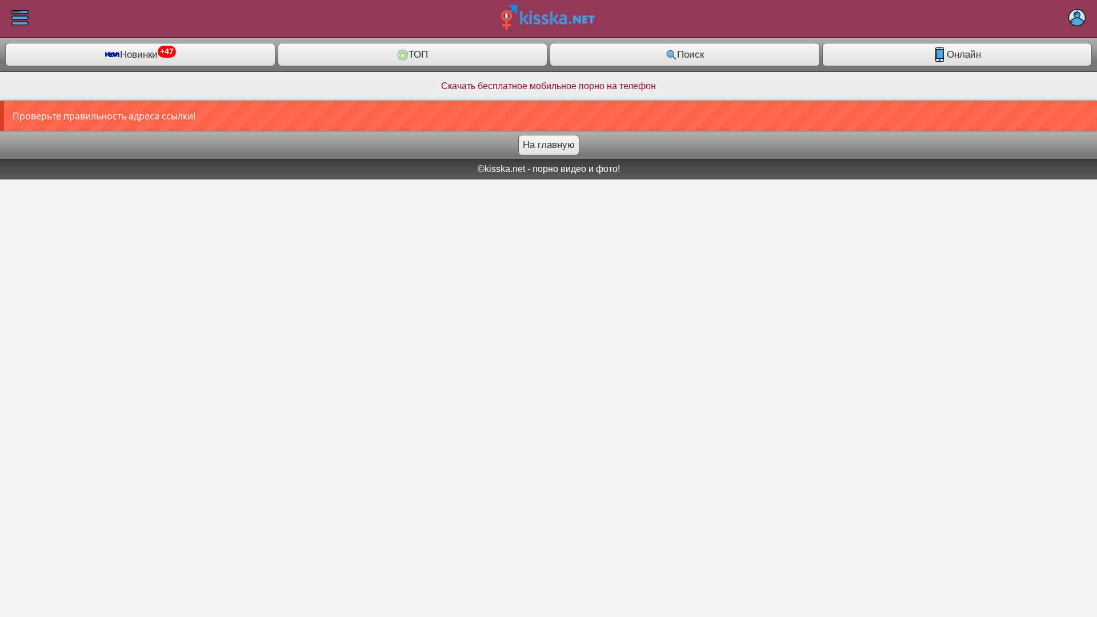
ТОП (418, 54)
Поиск (690, 54)
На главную (549, 144)
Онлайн (964, 54)
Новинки (147, 53)
